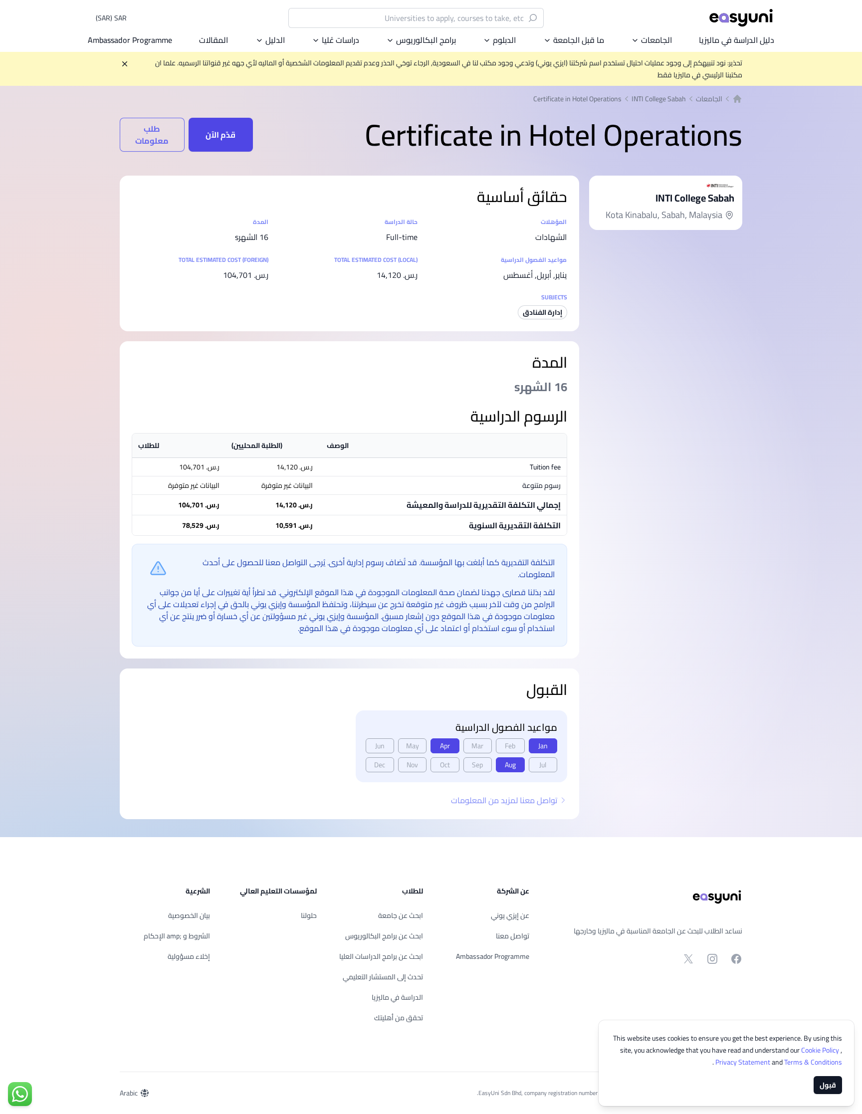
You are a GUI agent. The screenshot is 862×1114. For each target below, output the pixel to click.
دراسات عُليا (340, 40)
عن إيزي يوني (510, 915)
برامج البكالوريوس (426, 40)
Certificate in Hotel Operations (577, 99)
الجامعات (656, 40)
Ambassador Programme (130, 40)
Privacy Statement (743, 1062)
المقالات (213, 40)
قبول (828, 1085)
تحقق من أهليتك (398, 1017)
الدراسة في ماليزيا (397, 997)
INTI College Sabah (659, 99)
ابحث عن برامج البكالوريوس (384, 935)
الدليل (275, 40)
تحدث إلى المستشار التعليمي (383, 976)
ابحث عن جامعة (400, 915)
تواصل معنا (512, 935)
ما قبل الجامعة (578, 40)
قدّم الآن (220, 134)
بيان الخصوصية (189, 915)
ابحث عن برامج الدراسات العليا (381, 956)
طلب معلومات (152, 134)
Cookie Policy (821, 1050)
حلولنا (309, 915)
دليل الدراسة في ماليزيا (736, 40)
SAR (111, 18)
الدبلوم (504, 40)
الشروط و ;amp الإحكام (177, 935)
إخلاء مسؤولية (189, 956)
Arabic (129, 1093)
